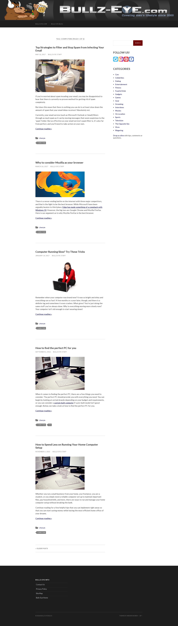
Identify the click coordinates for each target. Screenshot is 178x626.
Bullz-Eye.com (41, 24)
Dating (118, 81)
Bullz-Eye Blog (57, 24)
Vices (117, 127)
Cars (117, 74)
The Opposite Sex (122, 124)
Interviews (119, 107)
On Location (120, 114)
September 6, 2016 (43, 352)
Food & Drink (120, 91)
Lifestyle (42, 138)
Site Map (39, 593)
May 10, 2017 (40, 54)
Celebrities (119, 78)
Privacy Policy (41, 589)
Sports (117, 117)
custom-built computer (64, 403)
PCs (50, 425)
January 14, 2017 (42, 256)
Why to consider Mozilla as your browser (59, 162)
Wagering (119, 130)
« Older (41, 548)
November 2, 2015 (42, 451)
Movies (118, 111)
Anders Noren (132, 616)
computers (41, 143)
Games (118, 97)
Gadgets (118, 94)
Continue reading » (43, 129)
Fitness (118, 87)
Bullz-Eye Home (42, 598)
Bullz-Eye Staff (55, 54)
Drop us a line (118, 135)
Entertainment (121, 84)
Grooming (119, 104)
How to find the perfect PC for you (55, 347)
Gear (117, 101)
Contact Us (40, 584)
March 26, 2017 (41, 166)
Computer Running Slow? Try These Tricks (60, 251)
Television (119, 120)
